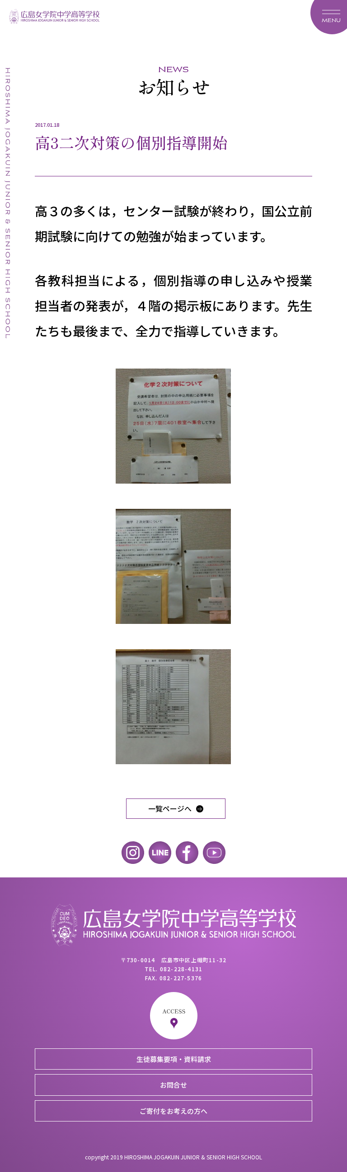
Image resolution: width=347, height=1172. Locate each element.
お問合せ (173, 1084)
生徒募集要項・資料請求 (173, 1059)
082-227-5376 (180, 978)
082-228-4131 (181, 969)
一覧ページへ (170, 808)
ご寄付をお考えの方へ (173, 1111)
